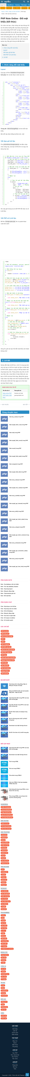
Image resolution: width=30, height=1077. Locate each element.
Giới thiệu (15, 1029)
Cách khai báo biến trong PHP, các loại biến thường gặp (19, 698)
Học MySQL (4, 891)
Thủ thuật (23, 5)
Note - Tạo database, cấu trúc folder (10, 584)
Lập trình (3, 5)
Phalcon (3, 877)
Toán (2, 1004)
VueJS (3, 855)
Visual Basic (4, 941)
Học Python (15, 1057)
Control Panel (5, 974)
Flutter (3, 963)
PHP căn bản (4, 631)
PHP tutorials (4, 673)
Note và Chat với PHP (6, 636)
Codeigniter (4, 872)
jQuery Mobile (5, 842)
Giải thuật (9, 8)
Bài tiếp (25, 404)
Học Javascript (15, 1055)
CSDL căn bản (5, 896)
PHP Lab (3, 1018)
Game (15, 1043)
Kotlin (2, 933)
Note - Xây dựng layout (6, 589)
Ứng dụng (15, 1046)
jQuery (3, 840)
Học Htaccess (4, 665)
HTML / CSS (16, 8)
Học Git (3, 969)
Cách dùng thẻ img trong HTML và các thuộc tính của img (19, 789)
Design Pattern (5, 671)
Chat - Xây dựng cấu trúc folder (9, 608)
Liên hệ (15, 1031)
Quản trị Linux (5, 823)
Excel (2, 985)
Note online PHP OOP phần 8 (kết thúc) (7, 395)
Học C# (3, 923)
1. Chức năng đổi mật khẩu (10, 48)
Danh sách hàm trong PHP (8, 657)
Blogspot (3, 885)
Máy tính (15, 1041)
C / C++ (3, 8)
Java (2, 918)
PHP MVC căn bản (6, 647)
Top (27, 1075)
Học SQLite (4, 904)
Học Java (15, 1058)
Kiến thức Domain (6, 828)
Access (3, 993)
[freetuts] (7, 1)
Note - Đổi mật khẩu (6, 595)
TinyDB (3, 906)
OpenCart (3, 880)
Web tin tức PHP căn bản (7, 649)
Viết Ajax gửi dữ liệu (9, 52)
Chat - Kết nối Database (7, 611)
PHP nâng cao (5, 633)
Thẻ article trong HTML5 (15, 775)
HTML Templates (5, 807)
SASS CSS (4, 853)
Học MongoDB (5, 893)
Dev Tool (3, 976)
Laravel (3, 874)
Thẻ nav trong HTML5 (14, 768)
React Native (4, 955)
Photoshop (4, 996)
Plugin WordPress (6, 812)
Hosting (17, 5)
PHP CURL (4, 663)
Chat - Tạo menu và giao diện (8, 615)
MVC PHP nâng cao (6, 652)
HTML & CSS (5, 845)
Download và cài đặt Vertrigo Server (18, 725)
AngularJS (4, 837)
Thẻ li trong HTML (13, 761)
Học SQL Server (5, 901)
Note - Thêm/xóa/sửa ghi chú (8, 593)
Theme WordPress (6, 809)
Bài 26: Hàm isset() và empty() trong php (18, 712)
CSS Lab (3, 1016)
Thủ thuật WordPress (6, 817)
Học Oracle (4, 899)
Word (2, 988)
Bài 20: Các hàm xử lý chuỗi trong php (19, 732)
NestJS (3, 858)
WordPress (10, 5)
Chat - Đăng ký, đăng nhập (7, 613)
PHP (2, 869)
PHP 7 (3, 639)
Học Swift (3, 928)
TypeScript (4, 850)
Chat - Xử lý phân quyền (7, 620)
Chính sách (15, 1032)
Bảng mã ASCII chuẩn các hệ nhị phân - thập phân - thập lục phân (19, 691)
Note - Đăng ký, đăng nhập (7, 591)
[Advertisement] (15, 245)
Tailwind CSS (5, 863)
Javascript (24, 8)
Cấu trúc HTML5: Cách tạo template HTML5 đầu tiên (18, 782)
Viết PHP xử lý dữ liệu (9, 55)
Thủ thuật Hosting (6, 826)
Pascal (3, 920)
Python (3, 915)
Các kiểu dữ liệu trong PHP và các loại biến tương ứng (19, 705)
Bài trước (5, 404)
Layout (5, 50)
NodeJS (3, 882)
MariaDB (3, 909)
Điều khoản (15, 1034)
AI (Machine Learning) (7, 949)
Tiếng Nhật (4, 1007)
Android (3, 960)
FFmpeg (3, 979)
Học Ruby (4, 925)
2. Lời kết (4, 57)
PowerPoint (4, 990)
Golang (3, 936)
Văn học (3, 1009)
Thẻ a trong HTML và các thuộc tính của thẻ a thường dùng (18, 796)
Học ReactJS (4, 860)
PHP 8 (3, 641)
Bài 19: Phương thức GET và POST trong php (18, 719)
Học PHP (14, 1053)
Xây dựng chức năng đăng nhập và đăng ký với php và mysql (18, 684)
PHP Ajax (3, 655)
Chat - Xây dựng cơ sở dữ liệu (8, 606)
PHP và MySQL (5, 644)
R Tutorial (3, 946)
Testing (3, 971)
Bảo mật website (5, 668)
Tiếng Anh (4, 1002)
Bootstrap (3, 848)
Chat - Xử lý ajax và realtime (8, 618)
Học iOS (3, 957)
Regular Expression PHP (7, 660)
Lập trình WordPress (6, 815)
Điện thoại (15, 1044)
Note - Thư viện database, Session (9, 586)
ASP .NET (4, 943)
